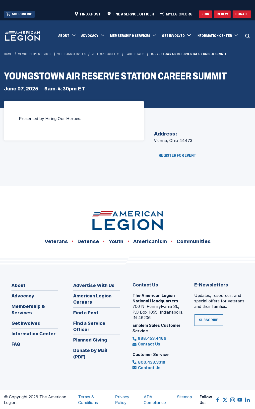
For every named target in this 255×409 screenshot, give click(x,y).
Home (8, 54)
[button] (66, 36)
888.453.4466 (152, 338)
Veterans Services (71, 54)
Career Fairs (135, 54)
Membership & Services (34, 54)
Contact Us (149, 343)
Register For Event (180, 157)
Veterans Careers (106, 54)
